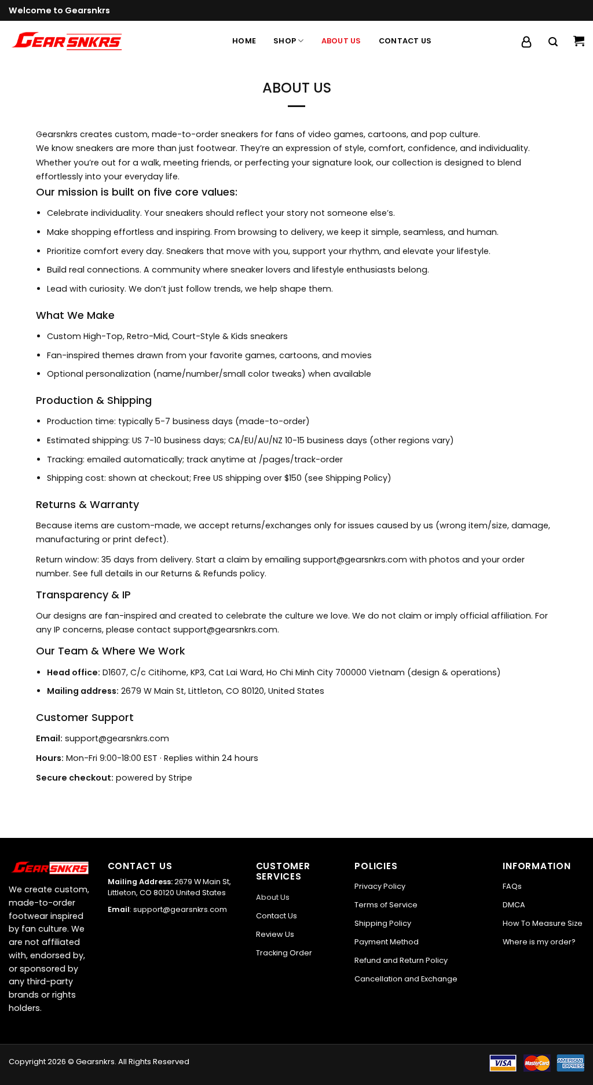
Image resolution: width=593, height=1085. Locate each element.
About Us (341, 41)
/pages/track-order (301, 459)
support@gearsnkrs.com (355, 559)
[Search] (553, 42)
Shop (284, 41)
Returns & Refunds (199, 573)
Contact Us (405, 41)
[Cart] (578, 41)
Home (244, 41)
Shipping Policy (356, 478)
